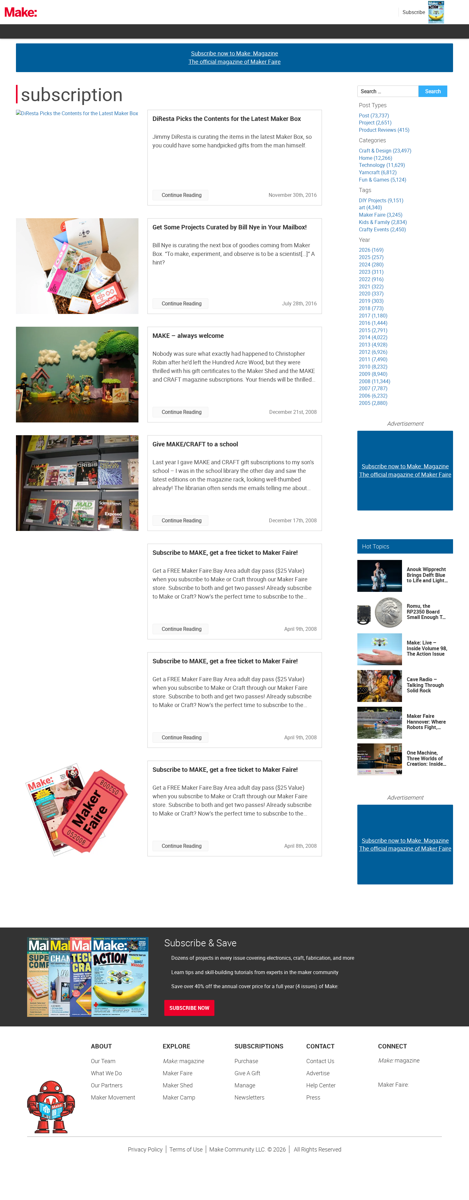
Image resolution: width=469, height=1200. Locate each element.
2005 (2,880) (373, 402)
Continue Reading (182, 194)
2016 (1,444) (373, 322)
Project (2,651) (375, 122)
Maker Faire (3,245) (381, 214)
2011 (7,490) (373, 359)
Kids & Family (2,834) (383, 222)
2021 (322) (371, 286)
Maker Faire (177, 1073)
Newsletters (249, 1097)
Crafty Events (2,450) (382, 229)
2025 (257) (371, 257)
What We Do (106, 1073)
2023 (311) (371, 271)
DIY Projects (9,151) (381, 200)
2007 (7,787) (373, 388)
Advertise (318, 1073)
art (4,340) (370, 207)
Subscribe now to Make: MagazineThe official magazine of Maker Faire (235, 57)
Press (313, 1097)
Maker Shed (178, 1085)
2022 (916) (371, 279)
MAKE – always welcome (188, 335)
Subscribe (414, 12)
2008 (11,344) (375, 381)
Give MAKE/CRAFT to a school (195, 444)
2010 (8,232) (373, 366)
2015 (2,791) (373, 330)
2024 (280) (371, 264)
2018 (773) (371, 308)
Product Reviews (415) (384, 129)
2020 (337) (371, 293)
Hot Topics (375, 546)
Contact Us (320, 1061)
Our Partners (107, 1085)
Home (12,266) (375, 157)
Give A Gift (247, 1073)
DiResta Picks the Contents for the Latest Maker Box (227, 118)
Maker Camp (179, 1097)
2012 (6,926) (373, 351)
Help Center (321, 1085)
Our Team (103, 1061)
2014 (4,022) (373, 337)
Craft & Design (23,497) (385, 150)
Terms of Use (186, 1149)
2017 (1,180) (373, 315)
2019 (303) (371, 300)
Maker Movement (113, 1097)
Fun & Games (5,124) (382, 179)
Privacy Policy (145, 1149)
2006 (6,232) (373, 395)
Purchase (246, 1061)
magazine (183, 1061)
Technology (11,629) (382, 164)
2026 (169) (371, 249)
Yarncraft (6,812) (378, 172)
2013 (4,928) (373, 344)
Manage (244, 1085)
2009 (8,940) (373, 373)
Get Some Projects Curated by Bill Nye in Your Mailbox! (230, 227)
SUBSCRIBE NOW (189, 1007)
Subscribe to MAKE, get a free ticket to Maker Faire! (225, 552)
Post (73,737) (374, 115)
